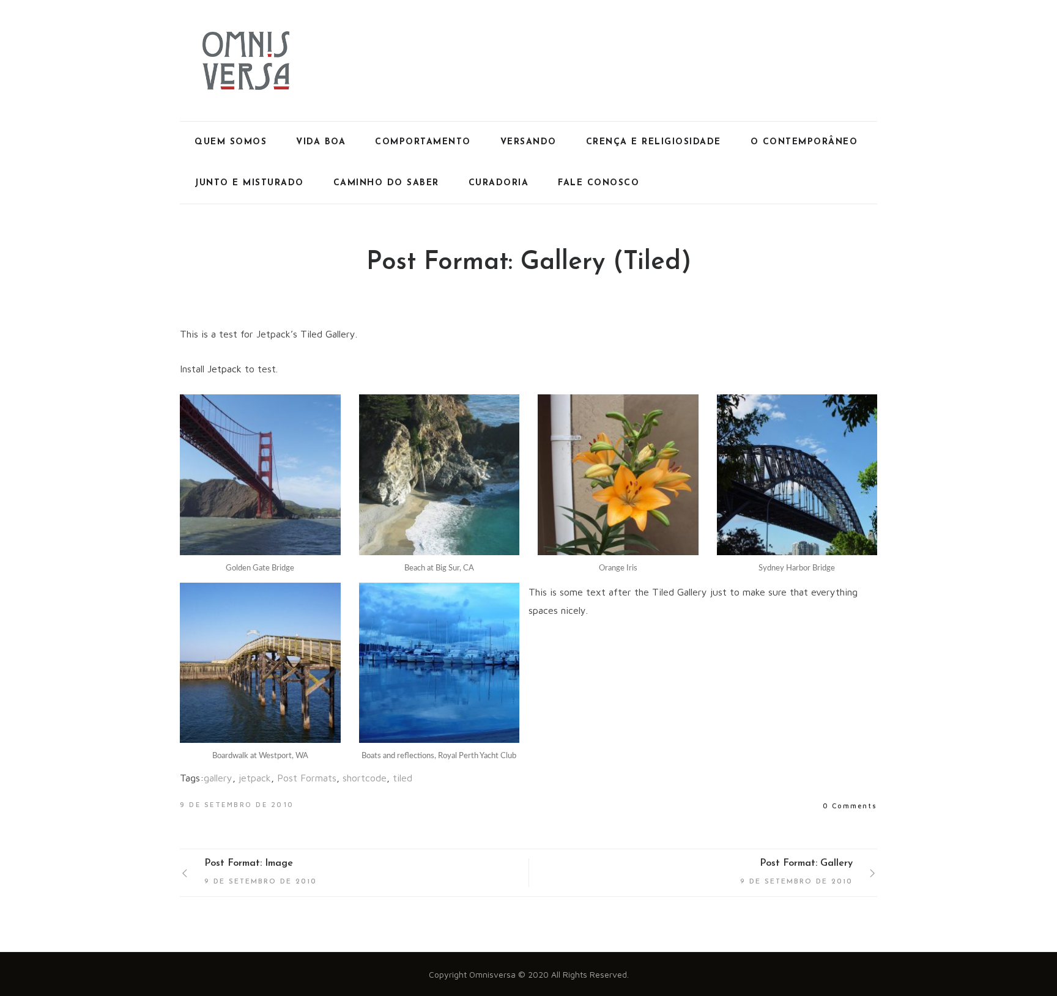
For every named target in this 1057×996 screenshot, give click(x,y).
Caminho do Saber (386, 183)
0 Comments (850, 806)
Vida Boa (321, 142)
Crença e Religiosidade (653, 142)
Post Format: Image (248, 863)
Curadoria (499, 183)
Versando (528, 142)
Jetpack (224, 368)
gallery (218, 777)
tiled (402, 777)
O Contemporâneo (804, 142)
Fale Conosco (598, 183)
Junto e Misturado (249, 183)
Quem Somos (231, 142)
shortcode (365, 777)
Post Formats (306, 777)
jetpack (255, 777)
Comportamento (423, 142)
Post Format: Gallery (806, 863)
